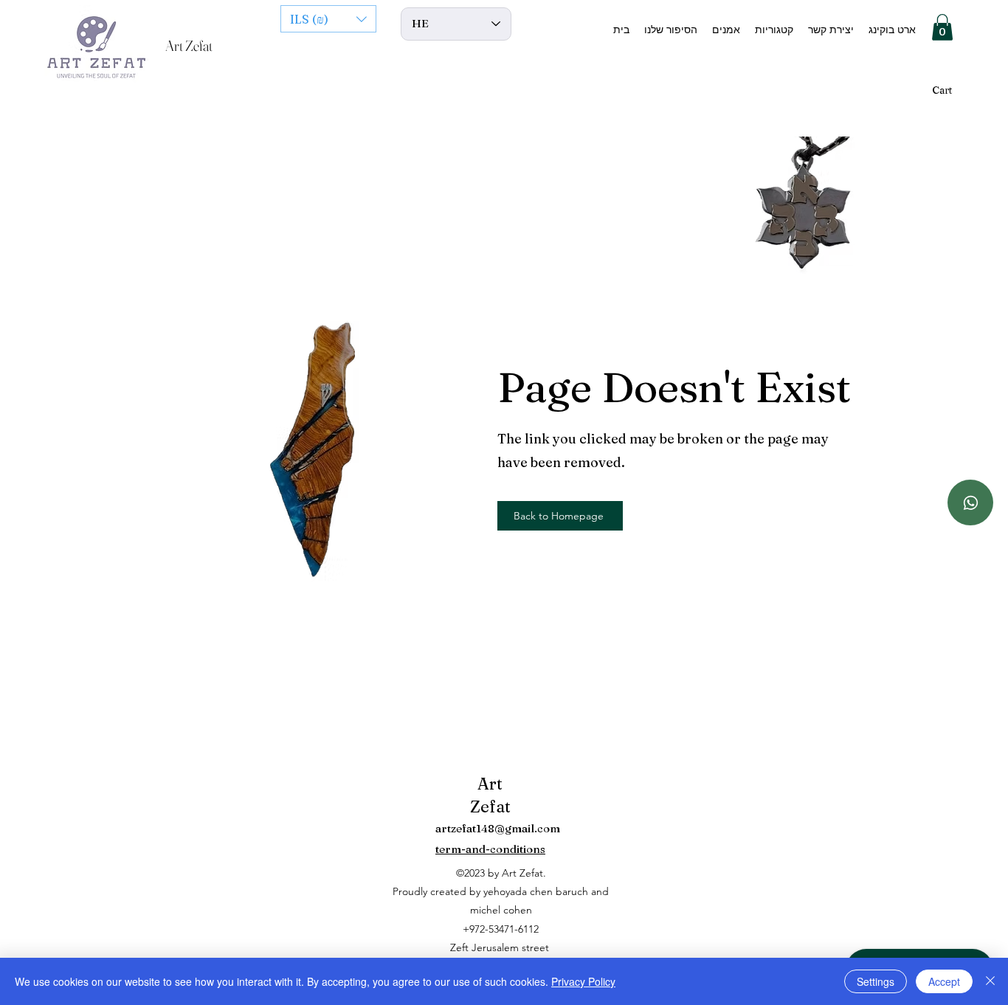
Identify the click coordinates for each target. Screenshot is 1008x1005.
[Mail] (970, 502)
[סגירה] (990, 981)
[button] (328, 18)
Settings (875, 981)
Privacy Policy (583, 981)
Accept (944, 981)
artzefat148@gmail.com (497, 828)
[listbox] (328, 18)
